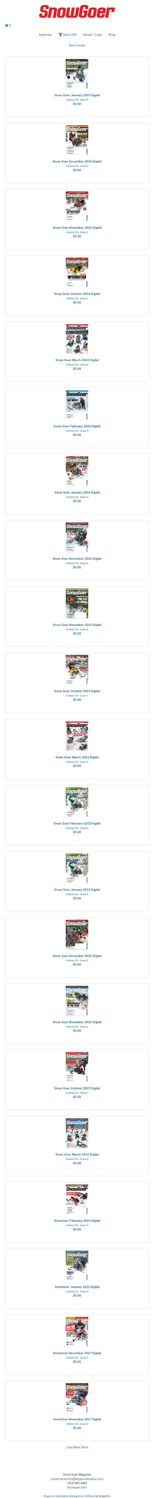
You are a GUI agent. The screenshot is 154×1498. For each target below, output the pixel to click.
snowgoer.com (77, 1487)
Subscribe (45, 35)
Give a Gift (70, 35)
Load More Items (77, 1447)
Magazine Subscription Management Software (69, 1496)
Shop (111, 35)
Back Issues (77, 45)
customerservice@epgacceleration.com (77, 1479)
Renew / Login (92, 35)
